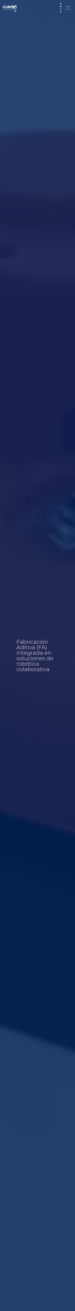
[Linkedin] (60, 3)
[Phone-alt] (60, 9)
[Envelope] (60, 6)
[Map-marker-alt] (60, 12)
